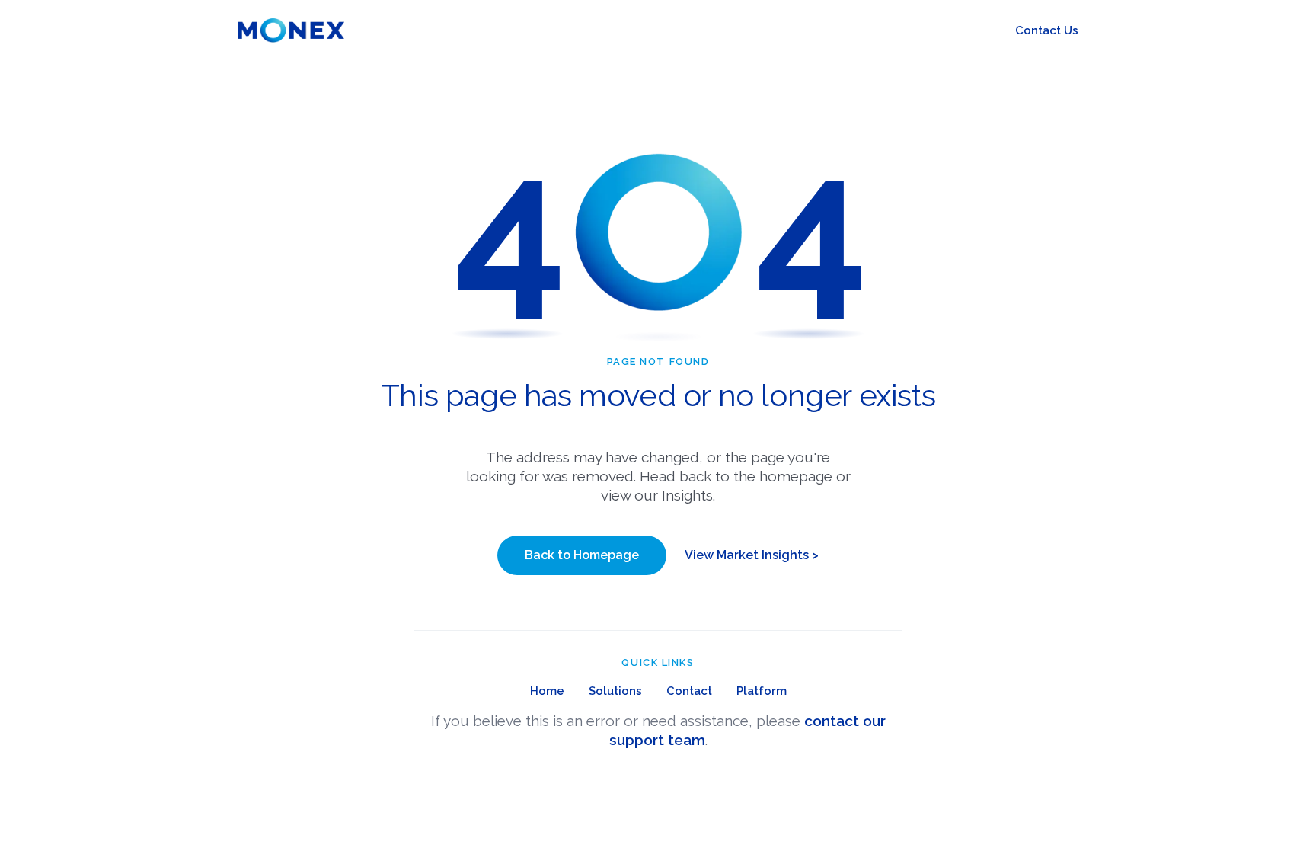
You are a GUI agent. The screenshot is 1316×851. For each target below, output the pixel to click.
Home (547, 691)
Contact (689, 691)
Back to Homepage (582, 555)
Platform (761, 691)
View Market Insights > (752, 555)
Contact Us (1046, 30)
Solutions (615, 691)
